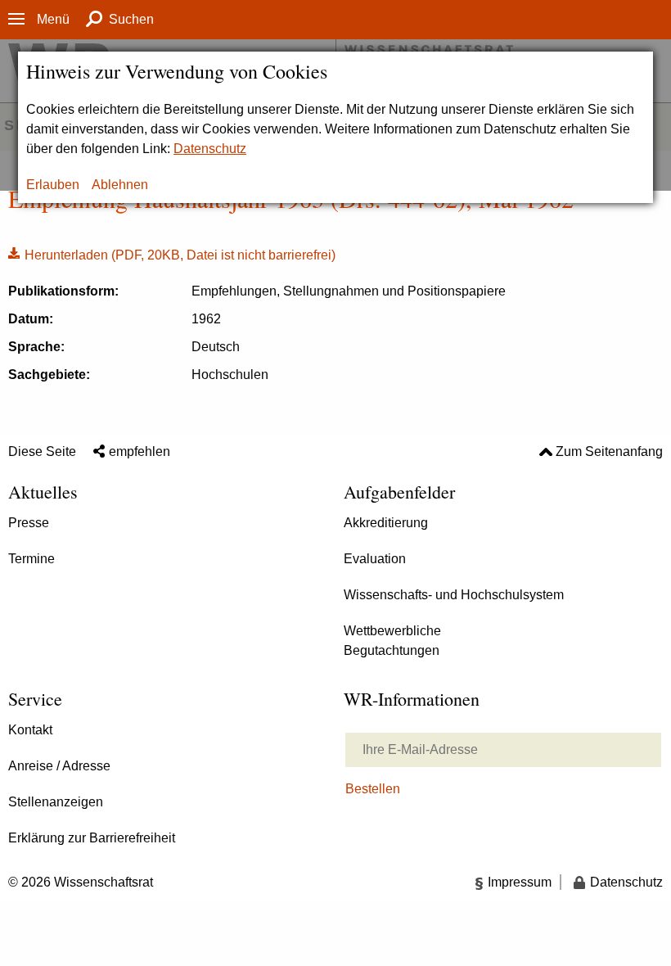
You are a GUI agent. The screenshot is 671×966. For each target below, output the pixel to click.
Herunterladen (172, 254)
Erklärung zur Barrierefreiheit (91, 838)
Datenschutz (209, 149)
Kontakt (30, 730)
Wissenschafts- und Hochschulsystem (454, 595)
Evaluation (375, 559)
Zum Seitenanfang (609, 451)
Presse (28, 523)
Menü (53, 19)
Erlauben (52, 185)
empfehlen (139, 451)
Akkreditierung (386, 523)
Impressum (520, 882)
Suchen (131, 19)
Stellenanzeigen (55, 802)
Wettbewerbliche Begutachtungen (392, 640)
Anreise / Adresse (59, 766)
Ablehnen (120, 185)
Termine (31, 559)
